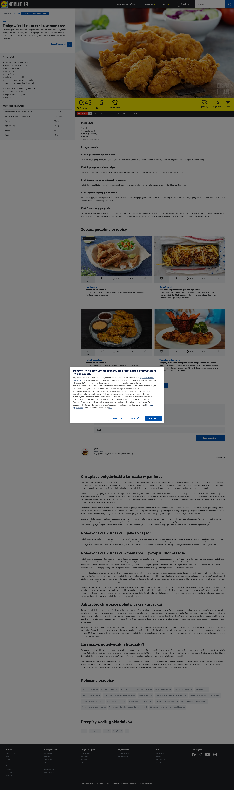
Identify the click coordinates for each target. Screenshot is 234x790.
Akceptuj (153, 418)
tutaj (111, 407)
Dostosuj (117, 418)
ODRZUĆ (135, 418)
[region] (117, 395)
